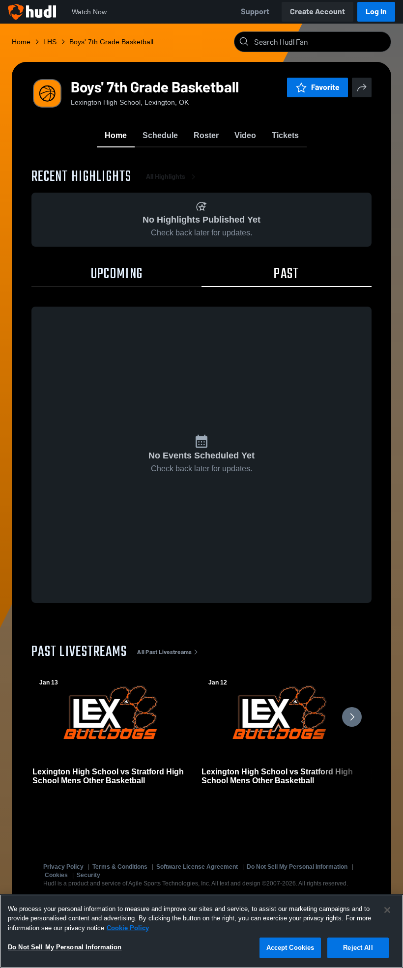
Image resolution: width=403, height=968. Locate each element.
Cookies (56, 875)
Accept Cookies (290, 947)
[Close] (387, 910)
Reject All (358, 947)
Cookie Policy (128, 928)
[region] (201, 931)
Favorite (325, 87)
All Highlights (165, 176)
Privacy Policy (63, 866)
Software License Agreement (197, 866)
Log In (376, 11)
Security (88, 875)
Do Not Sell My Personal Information (297, 866)
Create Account (317, 11)
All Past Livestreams (164, 652)
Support (255, 11)
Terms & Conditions (119, 866)
